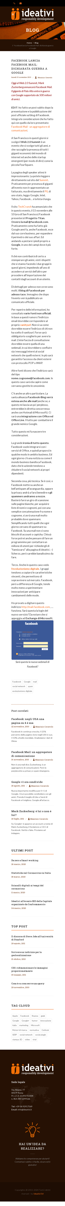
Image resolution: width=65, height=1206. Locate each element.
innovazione (45, 1020)
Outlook (45, 1030)
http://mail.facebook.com (35, 606)
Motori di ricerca (19, 1030)
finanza (35, 1016)
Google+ (25, 1020)
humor (35, 1020)
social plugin (40, 1035)
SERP (14, 1035)
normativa (34, 1030)
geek (43, 1016)
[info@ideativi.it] (21, 3)
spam (30, 686)
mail (35, 681)
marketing (23, 1025)
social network (18, 686)
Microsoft (35, 1025)
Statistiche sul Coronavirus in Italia (31, 873)
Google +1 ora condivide (27, 782)
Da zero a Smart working (24, 860)
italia (14, 1025)
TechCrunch (25, 206)
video (27, 1039)
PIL (47, 191)
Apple (15, 1016)
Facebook (16, 681)
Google (27, 681)
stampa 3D (17, 1039)
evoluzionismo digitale (22, 691)
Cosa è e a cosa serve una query (27, 983)
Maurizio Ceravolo (45, 77)
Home (29, 43)
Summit (43, 180)
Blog (36, 43)
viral (34, 1039)
